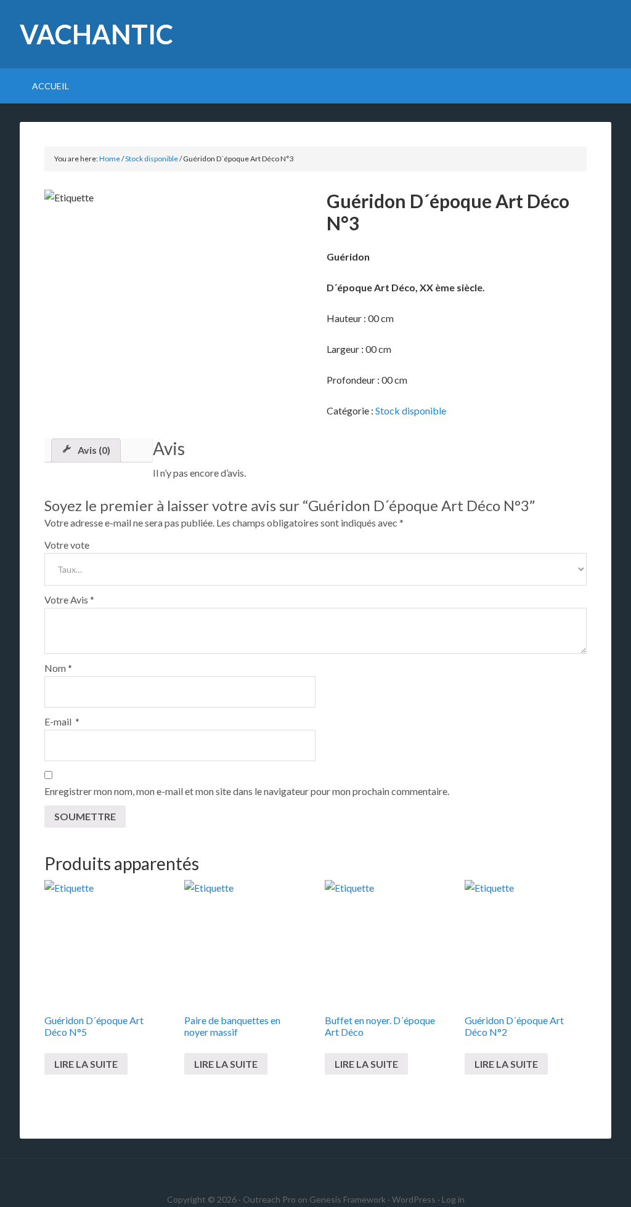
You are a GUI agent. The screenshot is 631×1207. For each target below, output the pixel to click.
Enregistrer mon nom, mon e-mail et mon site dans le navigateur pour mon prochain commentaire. (246, 791)
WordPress (414, 1199)
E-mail (61, 721)
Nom (58, 668)
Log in (453, 1199)
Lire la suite (86, 1064)
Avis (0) (94, 450)
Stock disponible (151, 158)
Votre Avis (69, 599)
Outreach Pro (269, 1199)
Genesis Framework (347, 1199)
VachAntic (96, 34)
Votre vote (66, 545)
